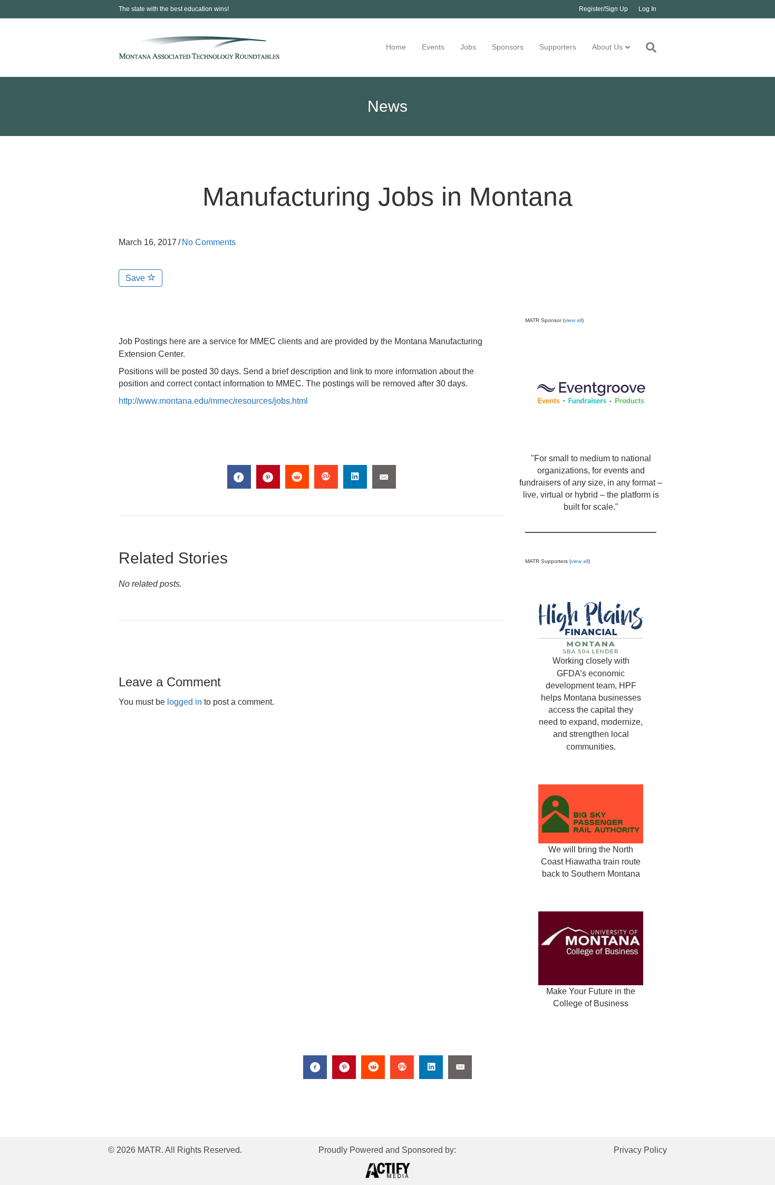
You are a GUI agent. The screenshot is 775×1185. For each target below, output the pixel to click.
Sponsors (508, 47)
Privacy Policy (640, 1149)
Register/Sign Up (603, 9)
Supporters (557, 47)
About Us (607, 47)
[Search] (647, 47)
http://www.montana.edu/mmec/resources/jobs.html (213, 400)
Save (136, 278)
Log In (647, 9)
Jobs (468, 47)
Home (396, 47)
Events (433, 47)
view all (573, 320)
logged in (184, 701)
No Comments (209, 242)
